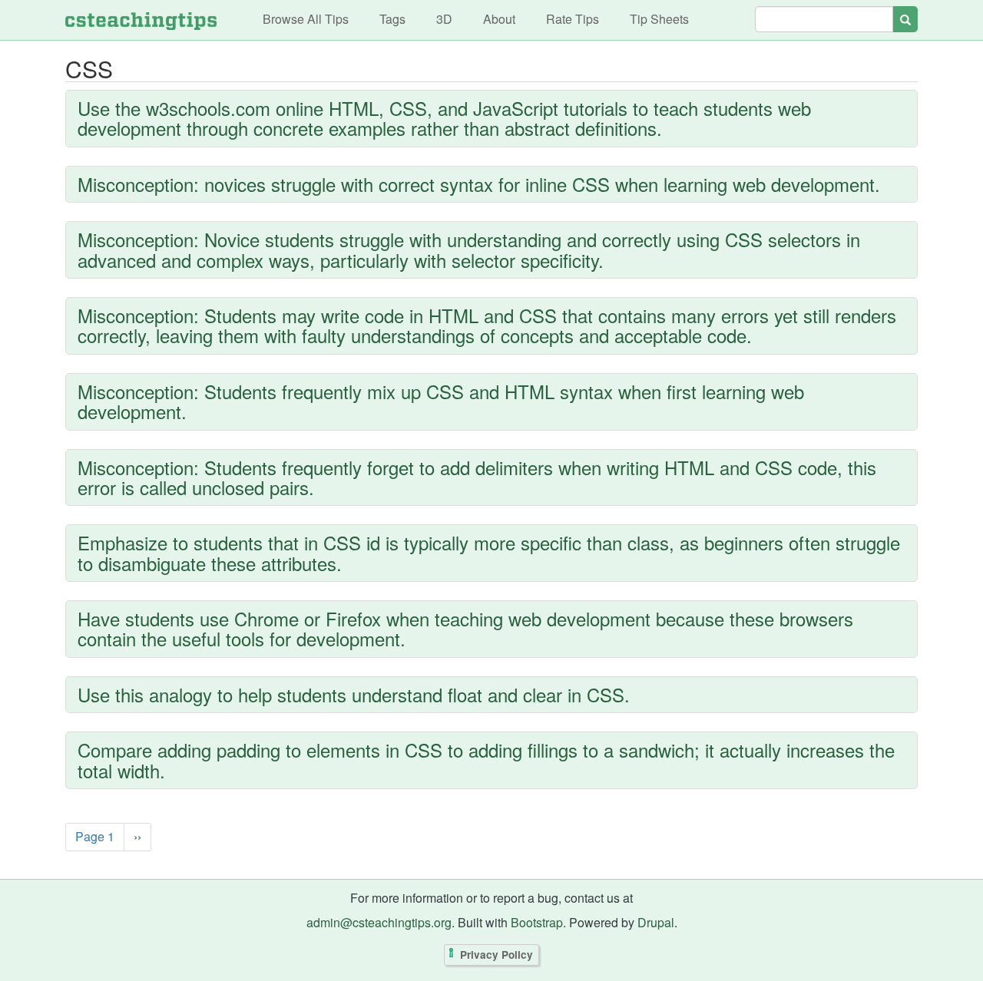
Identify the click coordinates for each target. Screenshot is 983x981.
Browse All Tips (306, 19)
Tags (392, 19)
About (499, 19)
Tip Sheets (659, 19)
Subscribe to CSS (69, 875)
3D (444, 19)
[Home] (141, 20)
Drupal (655, 922)
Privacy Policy (496, 955)
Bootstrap (537, 922)
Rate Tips (572, 19)
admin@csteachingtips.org (379, 922)
